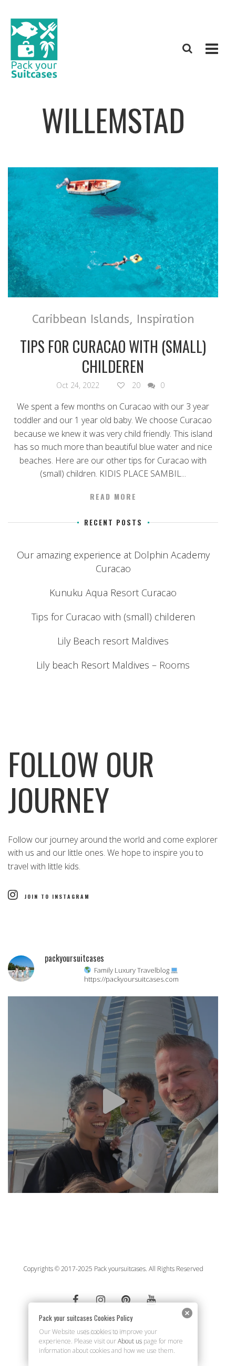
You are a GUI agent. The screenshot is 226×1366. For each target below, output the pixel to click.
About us (130, 1341)
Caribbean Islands (80, 319)
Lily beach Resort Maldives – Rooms (113, 665)
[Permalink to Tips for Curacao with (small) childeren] (113, 232)
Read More (113, 496)
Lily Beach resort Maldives (113, 640)
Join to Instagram (57, 896)
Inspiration (165, 319)
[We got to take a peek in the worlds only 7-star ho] (113, 1101)
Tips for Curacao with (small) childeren (113, 356)
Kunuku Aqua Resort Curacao (113, 592)
